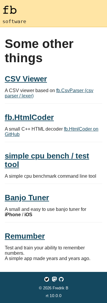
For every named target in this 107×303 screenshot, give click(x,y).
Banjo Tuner (27, 197)
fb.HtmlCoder (29, 117)
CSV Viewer (26, 79)
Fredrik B (60, 288)
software (14, 21)
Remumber (25, 236)
